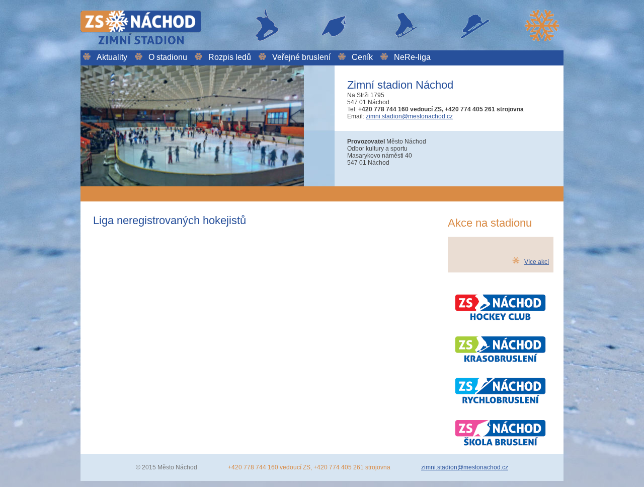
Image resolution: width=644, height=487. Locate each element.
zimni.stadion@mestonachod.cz (409, 116)
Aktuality (112, 57)
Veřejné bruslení (301, 57)
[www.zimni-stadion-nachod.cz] (322, 46)
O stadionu (167, 57)
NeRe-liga (412, 57)
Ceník (362, 57)
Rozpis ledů (229, 57)
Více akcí (536, 261)
